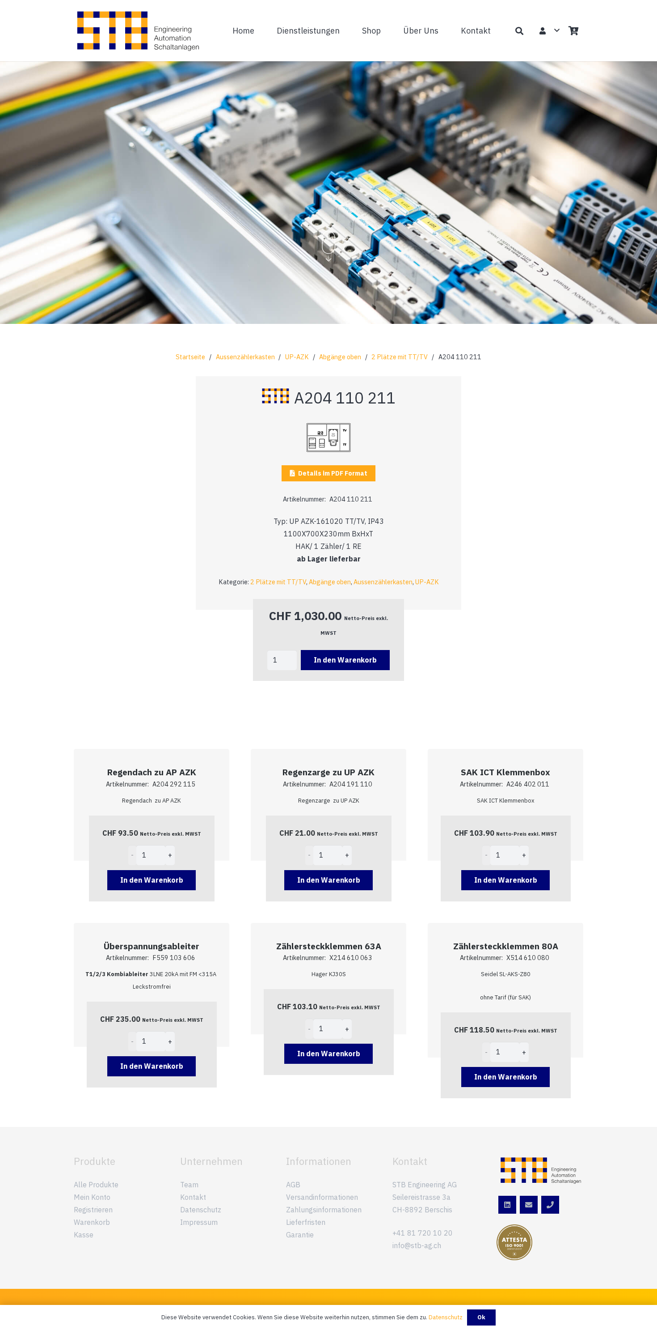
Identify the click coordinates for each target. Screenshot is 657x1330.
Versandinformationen (322, 1197)
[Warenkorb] (573, 30)
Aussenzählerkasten (245, 357)
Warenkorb (92, 1222)
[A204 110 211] (328, 429)
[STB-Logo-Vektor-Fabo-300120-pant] (138, 30)
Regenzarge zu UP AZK (328, 772)
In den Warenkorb (345, 659)
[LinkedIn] (507, 1205)
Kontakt (193, 1197)
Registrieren (93, 1209)
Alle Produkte (96, 1184)
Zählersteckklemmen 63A (328, 946)
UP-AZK (297, 357)
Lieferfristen (305, 1222)
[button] (345, 30)
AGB (293, 1184)
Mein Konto (92, 1197)
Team (189, 1184)
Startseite (190, 357)
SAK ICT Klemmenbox (505, 772)
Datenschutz (200, 1209)
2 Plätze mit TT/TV (399, 357)
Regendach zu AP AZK (151, 772)
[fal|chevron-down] (328, 246)
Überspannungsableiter (151, 946)
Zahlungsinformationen (324, 1209)
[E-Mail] (529, 1205)
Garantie (300, 1234)
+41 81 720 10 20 (422, 1232)
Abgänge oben (340, 357)
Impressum (199, 1222)
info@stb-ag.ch (416, 1245)
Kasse (83, 1234)
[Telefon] (550, 1205)
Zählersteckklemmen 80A (505, 946)
